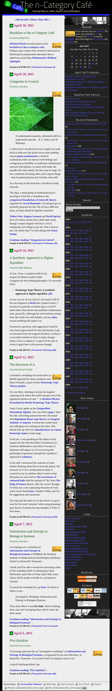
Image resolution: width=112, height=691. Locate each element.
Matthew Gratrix (102, 129)
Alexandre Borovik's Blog (76, 543)
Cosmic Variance (73, 560)
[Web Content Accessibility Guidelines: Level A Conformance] (80, 598)
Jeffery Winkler (94, 140)
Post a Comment (50, 626)
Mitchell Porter (72, 143)
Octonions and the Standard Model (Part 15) (85, 135)
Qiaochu (81, 505)
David (79, 419)
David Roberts (71, 535)
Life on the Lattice (73, 557)
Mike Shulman (72, 149)
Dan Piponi (80, 185)
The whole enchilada (75, 393)
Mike (79, 473)
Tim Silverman (99, 157)
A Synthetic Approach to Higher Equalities (84, 82)
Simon (80, 494)
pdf (50, 294)
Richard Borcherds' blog (76, 551)
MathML (100, 31)
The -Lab (70, 521)
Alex (79, 429)
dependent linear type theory (30, 419)
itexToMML (70, 39)
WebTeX (90, 37)
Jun (75, 222)
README (69, 42)
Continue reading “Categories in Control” (32, 240)
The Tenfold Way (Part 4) (76, 115)
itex (96, 34)
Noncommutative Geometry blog (80, 554)
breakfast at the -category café (27, 47)
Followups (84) (49, 350)
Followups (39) (50, 243)
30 (89, 67)
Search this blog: (73, 204)
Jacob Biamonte (32, 203)
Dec (67, 230)
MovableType (98, 39)
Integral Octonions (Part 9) (77, 154)
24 (93, 64)
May (72, 241)
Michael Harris (18, 44)
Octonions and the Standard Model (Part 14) (85, 124)
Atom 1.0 (87, 577)
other (54, 317)
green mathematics (27, 156)
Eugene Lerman (32, 216)
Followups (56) (49, 674)
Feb (89, 222)
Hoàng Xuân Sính (73, 171)
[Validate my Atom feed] (100, 592)
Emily (79, 462)
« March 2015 (21, 20)
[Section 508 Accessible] (93, 598)
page (51, 412)
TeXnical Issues (72, 99)
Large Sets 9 (71, 146)
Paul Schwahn (72, 129)
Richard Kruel (97, 174)
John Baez (82, 129)
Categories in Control (75, 79)
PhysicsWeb (70, 565)
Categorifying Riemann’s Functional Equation (86, 162)
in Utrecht (84, 113)
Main (33, 20)
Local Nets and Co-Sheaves (78, 104)
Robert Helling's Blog (74, 540)
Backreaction (71, 562)
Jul (71, 222)
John (79, 408)
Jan (67, 225)
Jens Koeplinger (73, 157)
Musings (69, 524)
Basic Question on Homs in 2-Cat (80, 101)
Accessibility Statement (31, 684)
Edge (67, 568)
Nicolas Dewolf (81, 193)
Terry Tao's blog (72, 546)
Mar (84, 222)
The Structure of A (73, 85)
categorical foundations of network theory (33, 200)
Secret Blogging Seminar (76, 549)
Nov (72, 230)
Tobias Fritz (16, 216)
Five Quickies (71, 90)
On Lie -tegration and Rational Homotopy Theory (85, 108)
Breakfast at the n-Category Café (80, 76)
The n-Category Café (56, 5)
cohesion (27, 457)
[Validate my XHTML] (73, 592)
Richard (74, 176)
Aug (67, 222)
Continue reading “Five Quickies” (28, 670)
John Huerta (82, 440)
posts (85, 408)
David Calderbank (86, 157)
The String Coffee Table (76, 527)
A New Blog (70, 190)
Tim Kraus (71, 168)
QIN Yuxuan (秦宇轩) (83, 174)
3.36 (89, 605)
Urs (78, 483)
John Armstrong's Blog (75, 532)
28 (81, 67)
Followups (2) (49, 67)
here (31, 491)
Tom (79, 451)
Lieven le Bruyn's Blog (75, 538)
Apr (80, 222)
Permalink (36, 67)
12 (72, 60)
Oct (76, 230)
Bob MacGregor (73, 140)
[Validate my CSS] (87, 592)
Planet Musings (72, 518)
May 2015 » (44, 20)
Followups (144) (50, 517)
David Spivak (53, 216)
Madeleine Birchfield (86, 149)
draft (33, 303)
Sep (81, 230)
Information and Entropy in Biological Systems (86, 87)
